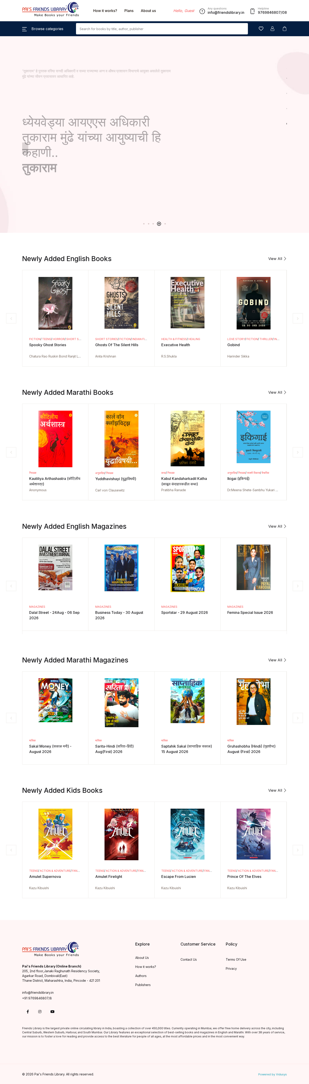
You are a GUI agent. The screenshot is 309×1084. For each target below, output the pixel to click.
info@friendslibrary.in (38, 992)
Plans (128, 10)
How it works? (105, 10)
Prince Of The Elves (244, 876)
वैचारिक (265, 472)
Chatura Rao (38, 356)
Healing (194, 339)
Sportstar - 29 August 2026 (184, 612)
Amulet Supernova (45, 876)
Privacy (231, 968)
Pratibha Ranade (173, 490)
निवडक (32, 472)
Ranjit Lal (74, 356)
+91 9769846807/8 (37, 998)
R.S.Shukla (169, 356)
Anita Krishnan (105, 356)
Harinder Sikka (238, 356)
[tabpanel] (154, 108)
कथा (163, 472)
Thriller (266, 339)
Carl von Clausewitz (110, 490)
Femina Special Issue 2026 (250, 612)
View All (275, 258)
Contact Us (189, 959)
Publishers (143, 985)
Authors (141, 976)
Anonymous (38, 490)
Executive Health (175, 345)
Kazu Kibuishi (39, 888)
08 (284, 12)
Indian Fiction (143, 339)
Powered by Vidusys (272, 1074)
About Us (142, 958)
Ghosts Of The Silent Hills (116, 345)
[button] (42, 28)
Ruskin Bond (57, 356)
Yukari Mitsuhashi (278, 490)
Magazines (37, 606)
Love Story (236, 339)
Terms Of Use (236, 959)
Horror (59, 339)
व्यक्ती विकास (253, 472)
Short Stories (77, 339)
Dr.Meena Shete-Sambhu (246, 490)
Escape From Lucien (178, 876)
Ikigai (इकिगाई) (238, 478)
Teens (46, 339)
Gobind (233, 345)
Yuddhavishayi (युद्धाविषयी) (115, 478)
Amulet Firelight (108, 876)
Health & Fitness (174, 339)
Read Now (42, 148)
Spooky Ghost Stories (47, 345)
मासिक (32, 740)
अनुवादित (100, 473)
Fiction (34, 339)
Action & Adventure (55, 870)
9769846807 (269, 12)
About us (148, 10)
